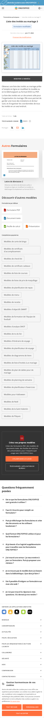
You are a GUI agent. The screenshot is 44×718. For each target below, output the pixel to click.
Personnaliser (32, 707)
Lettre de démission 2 (14, 181)
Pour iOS (30, 612)
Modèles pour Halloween (14, 394)
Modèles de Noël (11, 401)
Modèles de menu (11, 295)
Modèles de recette (12, 302)
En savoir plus (15, 701)
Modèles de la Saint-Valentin (16, 409)
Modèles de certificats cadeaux (17, 266)
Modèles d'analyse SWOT (14, 326)
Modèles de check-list (13, 258)
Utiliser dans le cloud (21, 459)
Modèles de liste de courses (16, 273)
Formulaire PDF (13, 210)
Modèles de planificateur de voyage (19, 348)
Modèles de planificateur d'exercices (19, 387)
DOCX (25, 121)
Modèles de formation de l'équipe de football (19, 318)
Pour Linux (10, 612)
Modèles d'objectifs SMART (15, 309)
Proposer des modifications (22, 37)
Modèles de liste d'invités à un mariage (20, 363)
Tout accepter (22, 713)
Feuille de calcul (13, 226)
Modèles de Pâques (12, 416)
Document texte (14, 218)
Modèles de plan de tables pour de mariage (18, 371)
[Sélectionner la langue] (40, 8)
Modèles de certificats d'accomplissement (13, 250)
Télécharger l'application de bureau (22, 467)
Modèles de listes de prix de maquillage (20, 280)
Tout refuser (11, 707)
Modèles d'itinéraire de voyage (17, 341)
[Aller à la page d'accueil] (22, 8)
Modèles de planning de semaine (18, 380)
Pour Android (23, 612)
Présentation (34, 226)
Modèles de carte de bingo (15, 241)
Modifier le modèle (22, 79)
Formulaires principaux (11, 17)
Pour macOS (16, 612)
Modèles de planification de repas (18, 287)
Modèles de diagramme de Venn (17, 355)
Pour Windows (4, 612)
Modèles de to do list (13, 334)
